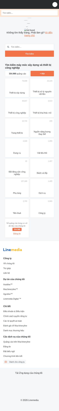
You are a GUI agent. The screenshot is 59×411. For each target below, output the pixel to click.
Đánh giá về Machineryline (15, 325)
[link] (17, 228)
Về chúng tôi (8, 263)
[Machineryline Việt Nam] (19, 4)
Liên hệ (6, 273)
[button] (55, 4)
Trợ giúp (7, 268)
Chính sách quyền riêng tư (15, 316)
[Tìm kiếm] (55, 13)
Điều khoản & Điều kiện (13, 311)
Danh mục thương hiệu (13, 330)
